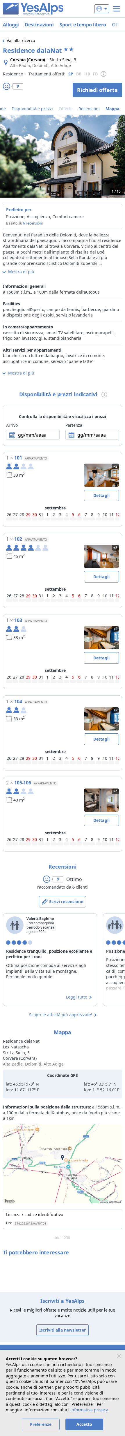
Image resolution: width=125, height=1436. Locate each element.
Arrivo (11, 425)
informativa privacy (89, 1410)
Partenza (73, 425)
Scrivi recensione (66, 901)
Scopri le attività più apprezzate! (60, 1014)
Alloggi (11, 24)
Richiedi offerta (97, 89)
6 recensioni (33, 223)
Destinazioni (39, 24)
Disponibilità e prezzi (32, 108)
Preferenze (41, 1424)
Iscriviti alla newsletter (62, 1330)
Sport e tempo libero (83, 24)
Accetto (84, 1424)
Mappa (112, 108)
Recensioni (89, 108)
